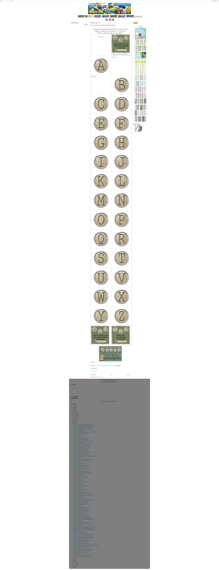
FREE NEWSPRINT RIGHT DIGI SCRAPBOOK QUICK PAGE (84, 528)
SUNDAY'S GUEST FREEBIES (78, 483)
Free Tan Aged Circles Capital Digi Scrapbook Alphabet (83, 534)
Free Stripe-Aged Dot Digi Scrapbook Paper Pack (82, 507)
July (74, 421)
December (75, 414)
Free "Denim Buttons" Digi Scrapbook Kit (80, 439)
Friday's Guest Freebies (77, 462)
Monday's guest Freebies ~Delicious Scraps (81, 543)
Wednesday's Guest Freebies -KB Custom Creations (82, 441)
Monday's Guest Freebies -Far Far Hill (80, 450)
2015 (73, 408)
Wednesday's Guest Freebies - (78, 469)
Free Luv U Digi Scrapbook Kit (78, 435)
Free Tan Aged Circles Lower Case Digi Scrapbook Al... (83, 499)
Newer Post (93, 374)
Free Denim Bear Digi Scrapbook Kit (79, 463)
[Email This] (115, 365)
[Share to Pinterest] (119, 365)
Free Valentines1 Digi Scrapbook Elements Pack (81, 517)
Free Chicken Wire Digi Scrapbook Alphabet (81, 453)
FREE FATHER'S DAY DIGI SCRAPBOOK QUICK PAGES (83, 519)
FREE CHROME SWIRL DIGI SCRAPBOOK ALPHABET (83, 427)
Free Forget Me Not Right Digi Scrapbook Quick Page (82, 555)
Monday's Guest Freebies (77, 478)
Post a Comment (95, 370)
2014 (73, 409)
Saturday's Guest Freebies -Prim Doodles (80, 552)
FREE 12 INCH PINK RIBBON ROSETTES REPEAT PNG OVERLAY (85, 426)
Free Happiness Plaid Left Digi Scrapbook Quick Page (82, 523)
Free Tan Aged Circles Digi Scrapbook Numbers (81, 468)
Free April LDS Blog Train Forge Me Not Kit (80, 486)
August (74, 420)
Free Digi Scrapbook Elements (78, 480)
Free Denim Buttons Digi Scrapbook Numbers (81, 504)
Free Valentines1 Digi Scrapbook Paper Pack (81, 511)
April (74, 560)
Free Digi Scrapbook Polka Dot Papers (80, 498)
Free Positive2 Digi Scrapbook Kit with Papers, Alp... (82, 493)
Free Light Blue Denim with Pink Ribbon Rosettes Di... (82, 460)
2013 (73, 411)
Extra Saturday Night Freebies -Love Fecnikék (81, 516)
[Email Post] (113, 365)
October (74, 417)
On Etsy (140, 27)
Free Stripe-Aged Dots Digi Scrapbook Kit (80, 489)
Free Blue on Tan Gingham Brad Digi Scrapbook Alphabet (83, 495)
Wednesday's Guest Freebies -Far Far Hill (80, 501)
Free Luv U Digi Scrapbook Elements (79, 513)
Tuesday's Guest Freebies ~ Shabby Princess (81, 540)
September (75, 418)
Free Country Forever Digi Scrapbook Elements (81, 451)
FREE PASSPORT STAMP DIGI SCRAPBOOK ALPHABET (83, 537)
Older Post (127, 374)
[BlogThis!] (116, 365)
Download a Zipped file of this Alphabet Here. (120, 53)
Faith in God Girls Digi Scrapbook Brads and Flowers (82, 472)
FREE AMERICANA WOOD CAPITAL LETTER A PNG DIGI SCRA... (85, 456)
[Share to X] (117, 365)
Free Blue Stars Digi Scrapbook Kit (79, 490)
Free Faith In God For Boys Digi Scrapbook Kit (81, 433)
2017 (73, 405)
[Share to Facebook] (118, 365)
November (75, 415)
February (75, 563)
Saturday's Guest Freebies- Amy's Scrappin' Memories (83, 424)
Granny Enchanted (140, 26)
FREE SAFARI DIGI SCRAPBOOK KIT (80, 484)
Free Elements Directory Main (78, 430)
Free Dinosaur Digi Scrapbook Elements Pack (81, 447)
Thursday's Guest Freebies (78, 436)
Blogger (116, 401)
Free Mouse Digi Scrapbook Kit (78, 442)
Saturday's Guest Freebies (78, 457)
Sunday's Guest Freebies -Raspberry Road (81, 454)
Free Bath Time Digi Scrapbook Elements (80, 477)
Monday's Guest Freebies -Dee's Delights (80, 510)
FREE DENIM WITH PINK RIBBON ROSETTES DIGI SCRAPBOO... (85, 432)
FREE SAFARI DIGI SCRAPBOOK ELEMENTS (81, 444)
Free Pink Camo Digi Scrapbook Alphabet (80, 465)
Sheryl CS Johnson (97, 365)
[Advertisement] (101, 45)
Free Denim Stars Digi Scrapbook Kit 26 (80, 481)
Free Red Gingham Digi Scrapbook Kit (80, 475)
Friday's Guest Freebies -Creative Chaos (80, 492)
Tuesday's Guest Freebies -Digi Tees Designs (81, 445)
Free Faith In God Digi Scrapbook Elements (81, 448)
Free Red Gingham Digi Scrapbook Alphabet (81, 471)
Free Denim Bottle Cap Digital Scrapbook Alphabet (82, 546)
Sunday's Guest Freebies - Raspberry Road (81, 514)
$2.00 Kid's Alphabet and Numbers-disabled (81, 438)
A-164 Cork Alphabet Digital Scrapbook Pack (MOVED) (83, 429)
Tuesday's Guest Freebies (77, 474)
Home (110, 374)
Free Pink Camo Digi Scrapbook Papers (80, 466)
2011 (73, 566)
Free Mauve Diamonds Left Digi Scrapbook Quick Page (83, 549)
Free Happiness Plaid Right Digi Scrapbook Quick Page (83, 522)
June (74, 423)
